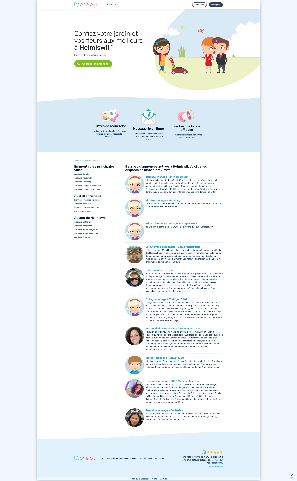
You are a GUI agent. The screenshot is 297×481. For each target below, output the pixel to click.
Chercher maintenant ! (95, 63)
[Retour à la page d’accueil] (85, 4)
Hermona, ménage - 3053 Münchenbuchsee (173, 381)
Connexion (199, 5)
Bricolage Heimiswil (83, 211)
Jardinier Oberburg (82, 237)
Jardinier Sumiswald (83, 178)
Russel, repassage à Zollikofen (164, 410)
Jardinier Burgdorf (82, 174)
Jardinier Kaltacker (82, 222)
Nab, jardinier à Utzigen (160, 270)
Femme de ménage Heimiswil (87, 200)
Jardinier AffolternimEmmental (87, 233)
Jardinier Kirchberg (82, 182)
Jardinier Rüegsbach (83, 226)
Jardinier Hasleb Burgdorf (85, 229)
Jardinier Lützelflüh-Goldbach (87, 189)
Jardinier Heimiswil (82, 204)
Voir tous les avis (215, 467)
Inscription (215, 5)
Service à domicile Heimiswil (86, 207)
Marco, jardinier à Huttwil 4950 (165, 357)
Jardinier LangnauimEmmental (87, 185)
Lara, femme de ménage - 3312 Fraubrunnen (173, 246)
